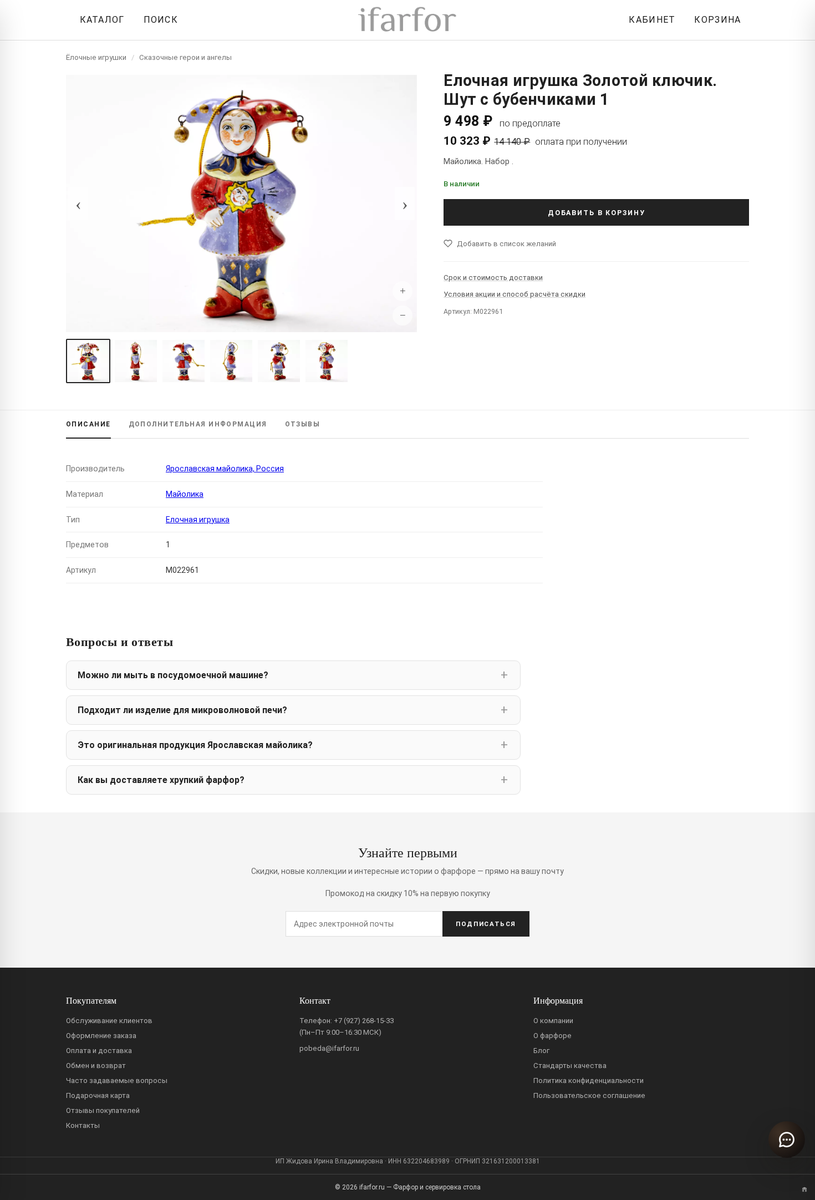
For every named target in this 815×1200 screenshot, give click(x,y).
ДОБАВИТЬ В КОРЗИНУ (596, 213)
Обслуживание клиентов (109, 1020)
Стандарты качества (570, 1065)
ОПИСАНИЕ (88, 424)
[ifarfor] (407, 20)
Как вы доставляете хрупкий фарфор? (161, 780)
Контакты (83, 1125)
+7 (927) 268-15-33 (364, 1020)
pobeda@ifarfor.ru (329, 1048)
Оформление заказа (101, 1035)
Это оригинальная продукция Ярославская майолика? (195, 745)
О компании (553, 1020)
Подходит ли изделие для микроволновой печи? (182, 710)
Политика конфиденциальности (588, 1080)
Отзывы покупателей (103, 1110)
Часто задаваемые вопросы (116, 1080)
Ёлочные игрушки (96, 57)
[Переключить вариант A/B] (804, 1189)
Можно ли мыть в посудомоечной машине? (173, 675)
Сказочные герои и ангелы (185, 57)
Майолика (184, 494)
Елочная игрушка (198, 519)
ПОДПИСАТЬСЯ (486, 924)
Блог (541, 1050)
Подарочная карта (98, 1095)
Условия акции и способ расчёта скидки (514, 294)
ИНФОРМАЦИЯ (198, 424)
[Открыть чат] (786, 1139)
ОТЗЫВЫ (302, 424)
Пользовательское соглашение (589, 1095)
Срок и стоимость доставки (493, 277)
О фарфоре (552, 1035)
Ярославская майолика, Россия (225, 468)
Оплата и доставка (99, 1050)
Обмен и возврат (96, 1065)
